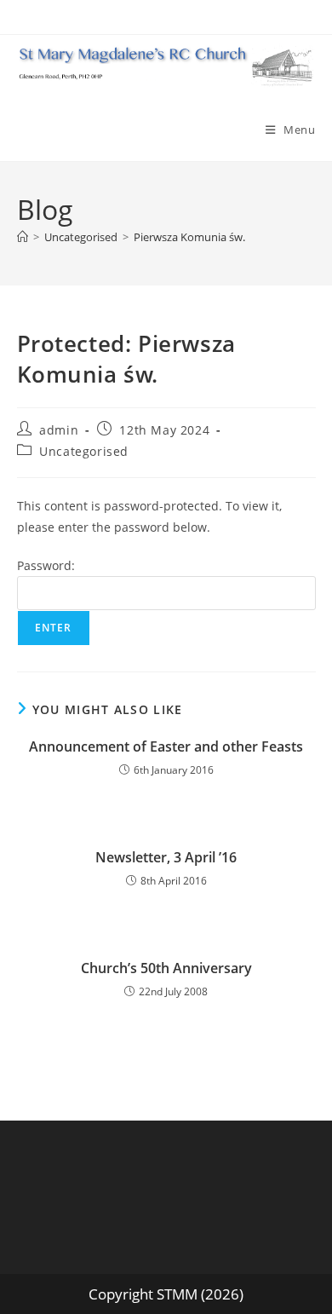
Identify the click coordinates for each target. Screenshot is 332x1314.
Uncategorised (84, 451)
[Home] (22, 237)
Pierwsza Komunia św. (191, 237)
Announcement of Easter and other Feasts (166, 746)
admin (58, 430)
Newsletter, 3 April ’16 (166, 857)
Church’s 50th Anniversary (166, 968)
